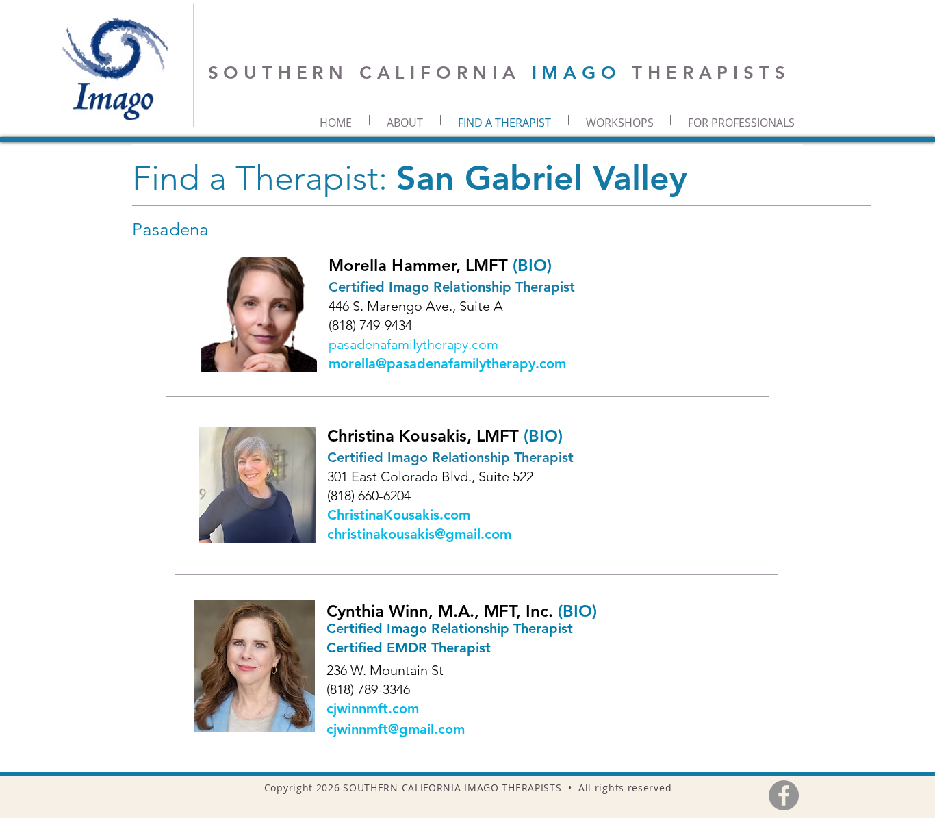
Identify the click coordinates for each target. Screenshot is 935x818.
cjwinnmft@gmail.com (395, 729)
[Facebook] (784, 795)
